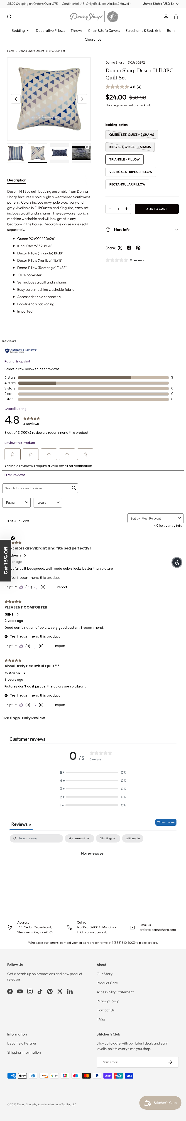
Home (10, 50)
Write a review (166, 822)
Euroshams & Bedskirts (143, 30)
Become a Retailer (22, 1043)
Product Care (107, 983)
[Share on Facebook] (129, 247)
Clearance (93, 39)
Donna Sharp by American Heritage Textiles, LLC (46, 1104)
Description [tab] (16, 180)
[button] (176, 17)
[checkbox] (132, 838)
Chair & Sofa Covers (104, 30)
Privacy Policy (108, 1001)
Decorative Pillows (50, 30)
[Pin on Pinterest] (138, 247)
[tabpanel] (49, 251)
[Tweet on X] (120, 247)
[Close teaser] (12, 538)
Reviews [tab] (21, 824)
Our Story (105, 973)
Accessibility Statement (115, 992)
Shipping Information (24, 1052)
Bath (171, 30)
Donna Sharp (114, 62)
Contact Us (106, 1010)
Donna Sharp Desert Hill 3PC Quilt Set (42, 50)
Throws (77, 30)
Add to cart (156, 209)
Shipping (111, 105)
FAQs (101, 1019)
